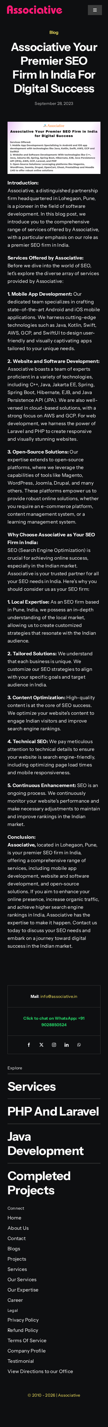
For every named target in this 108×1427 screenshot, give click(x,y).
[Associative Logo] (34, 7)
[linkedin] (67, 1045)
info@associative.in (59, 996)
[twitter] (41, 1045)
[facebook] (29, 1045)
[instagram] (54, 1045)
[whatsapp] (79, 1045)
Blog (54, 32)
